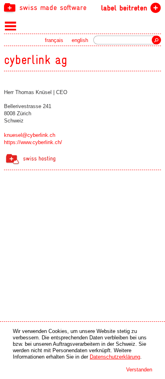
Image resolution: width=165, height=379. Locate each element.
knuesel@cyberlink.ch (29, 135)
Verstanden (139, 370)
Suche (156, 40)
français (54, 40)
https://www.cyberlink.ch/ (33, 142)
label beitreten (124, 8)
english (80, 40)
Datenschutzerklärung (115, 357)
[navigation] (82, 7)
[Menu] (10, 26)
